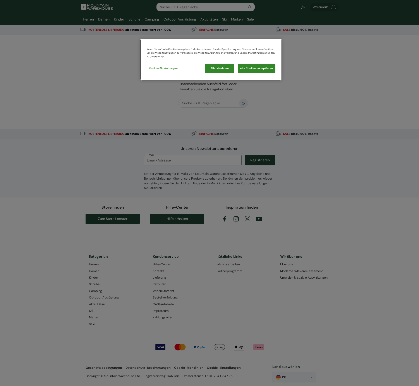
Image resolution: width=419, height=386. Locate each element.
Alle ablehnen (220, 68)
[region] (211, 60)
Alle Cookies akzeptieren (256, 68)
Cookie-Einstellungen (163, 68)
